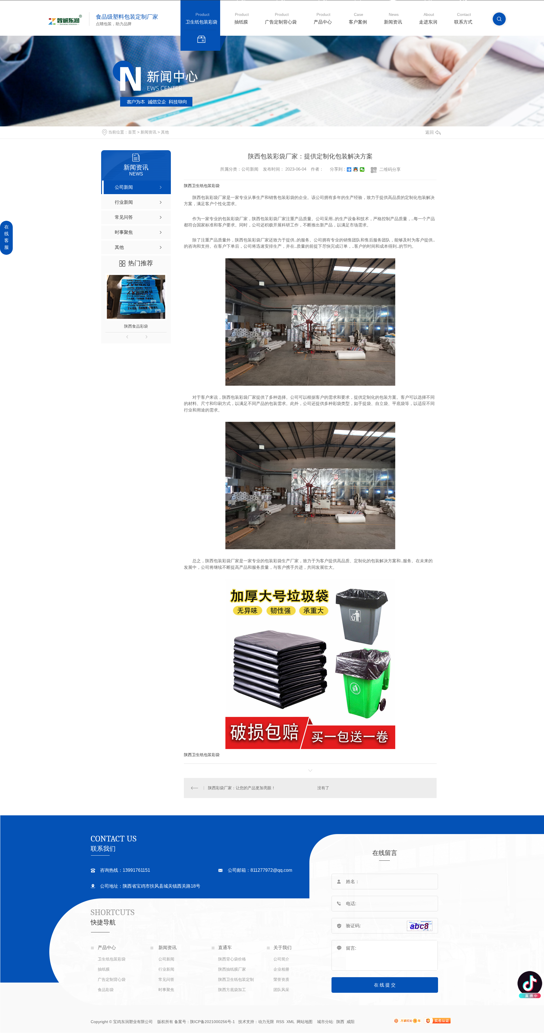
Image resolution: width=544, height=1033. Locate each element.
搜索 (499, 19)
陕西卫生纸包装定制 (236, 979)
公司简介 (281, 959)
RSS (280, 1021)
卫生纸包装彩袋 (201, 22)
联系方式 (463, 22)
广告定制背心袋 (281, 22)
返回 (429, 132)
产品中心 (323, 22)
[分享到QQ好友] (355, 169)
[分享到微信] (362, 169)
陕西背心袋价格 (232, 959)
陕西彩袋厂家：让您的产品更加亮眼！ (241, 788)
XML (291, 1021)
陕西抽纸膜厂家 (232, 969)
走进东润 (428, 22)
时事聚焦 (166, 989)
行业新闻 (166, 969)
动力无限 (266, 1021)
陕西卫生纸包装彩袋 (202, 185)
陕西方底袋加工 (232, 989)
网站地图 (305, 1021)
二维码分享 (390, 169)
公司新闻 (166, 959)
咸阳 (350, 1021)
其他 (165, 132)
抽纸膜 (241, 22)
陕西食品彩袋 (136, 326)
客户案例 (358, 22)
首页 (132, 132)
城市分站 (325, 1021)
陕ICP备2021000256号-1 (212, 1021)
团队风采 (281, 989)
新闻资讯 (393, 22)
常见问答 (166, 979)
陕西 (340, 1021)
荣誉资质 (281, 979)
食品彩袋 (106, 989)
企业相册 (281, 969)
